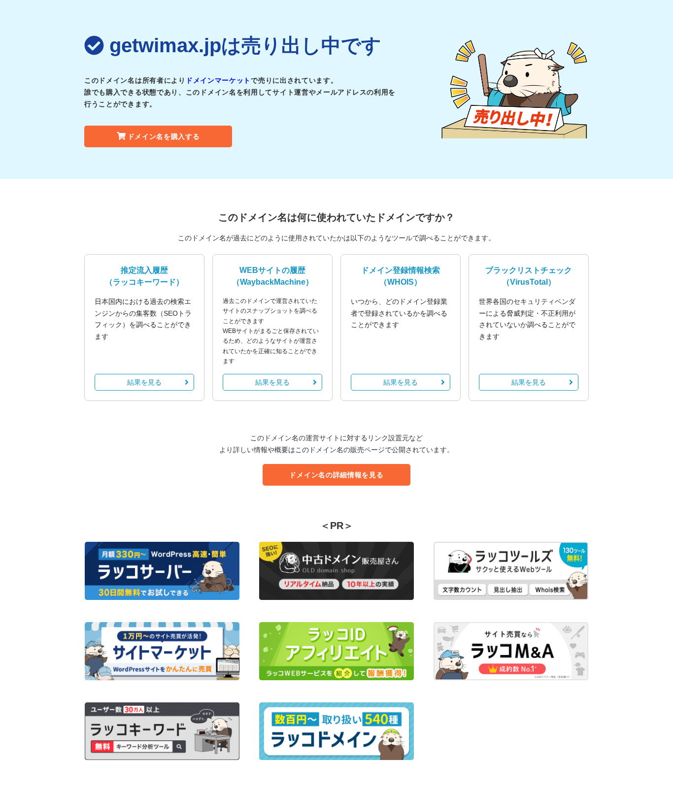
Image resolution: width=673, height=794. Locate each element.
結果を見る (144, 382)
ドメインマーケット (218, 80)
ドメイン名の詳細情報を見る (336, 475)
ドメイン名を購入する (164, 136)
